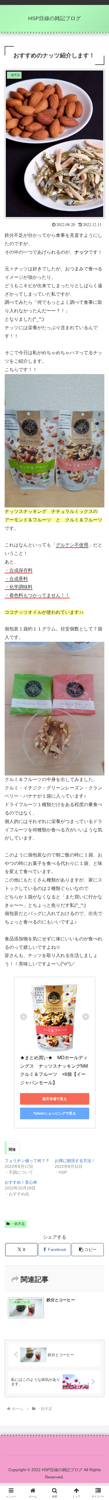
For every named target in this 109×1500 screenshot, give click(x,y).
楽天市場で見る (54, 1099)
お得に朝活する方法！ (75, 1160)
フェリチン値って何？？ (27, 1160)
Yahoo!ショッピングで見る (54, 1113)
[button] (88, 1249)
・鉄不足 (18, 1224)
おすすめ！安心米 (21, 1182)
